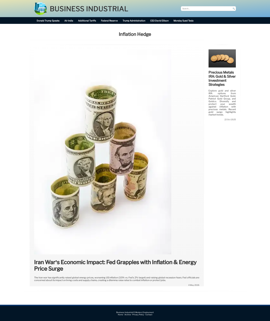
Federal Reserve (109, 20)
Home (120, 315)
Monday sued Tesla (184, 20)
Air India (68, 20)
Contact (148, 315)
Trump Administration (134, 20)
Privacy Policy (138, 315)
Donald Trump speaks (48, 20)
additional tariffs (87, 20)
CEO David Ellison (159, 20)
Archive (127, 315)
